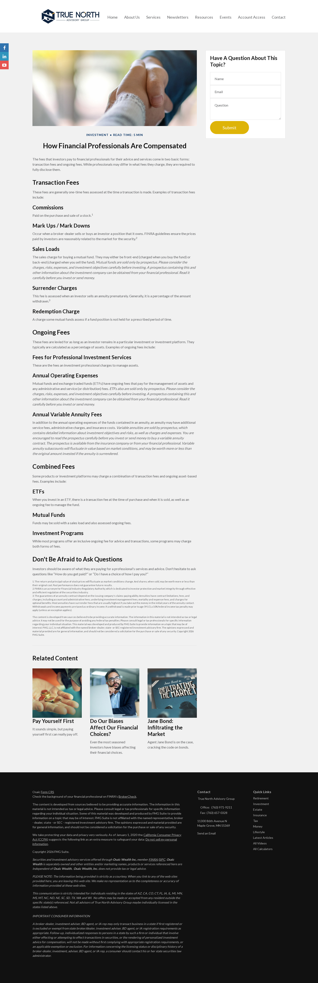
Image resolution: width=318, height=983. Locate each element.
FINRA (153, 859)
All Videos (260, 843)
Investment (261, 804)
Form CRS (47, 792)
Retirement (261, 798)
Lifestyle (259, 832)
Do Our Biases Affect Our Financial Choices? (114, 727)
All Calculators (263, 849)
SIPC (162, 859)
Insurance (260, 815)
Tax (255, 821)
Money (257, 826)
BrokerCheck (127, 796)
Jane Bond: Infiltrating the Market (165, 727)
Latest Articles (263, 837)
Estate (257, 809)
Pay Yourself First (53, 721)
